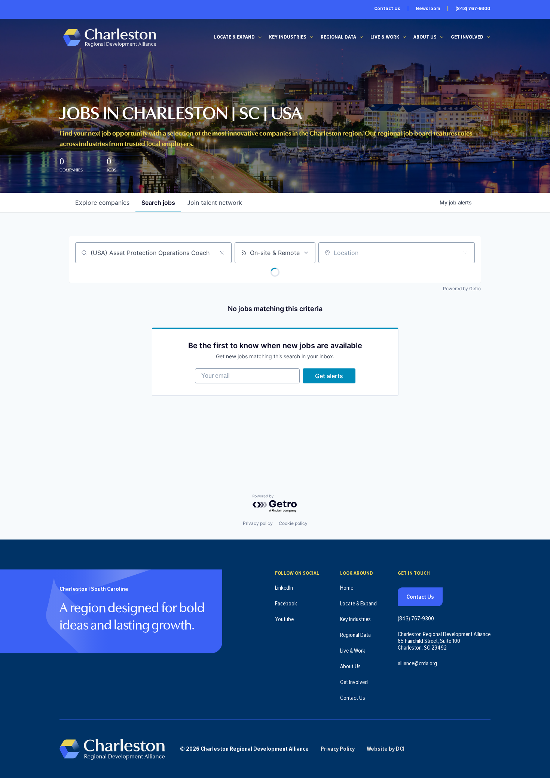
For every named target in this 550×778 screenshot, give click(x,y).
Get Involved (467, 37)
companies (102, 202)
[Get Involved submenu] (488, 37)
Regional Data (338, 37)
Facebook (286, 604)
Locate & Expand (234, 37)
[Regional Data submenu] (361, 37)
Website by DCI (385, 749)
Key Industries (287, 37)
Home (346, 588)
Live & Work (384, 37)
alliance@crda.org (417, 663)
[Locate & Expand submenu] (260, 37)
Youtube (284, 619)
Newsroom (428, 8)
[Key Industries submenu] (311, 37)
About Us (425, 37)
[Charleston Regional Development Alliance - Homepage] (109, 37)
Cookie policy (293, 523)
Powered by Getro (462, 288)
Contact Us (387, 8)
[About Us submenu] (441, 37)
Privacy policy (258, 523)
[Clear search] (222, 252)
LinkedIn (284, 588)
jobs (158, 202)
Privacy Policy (338, 749)
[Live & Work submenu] (404, 37)
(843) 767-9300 (472, 8)
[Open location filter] (465, 252)
